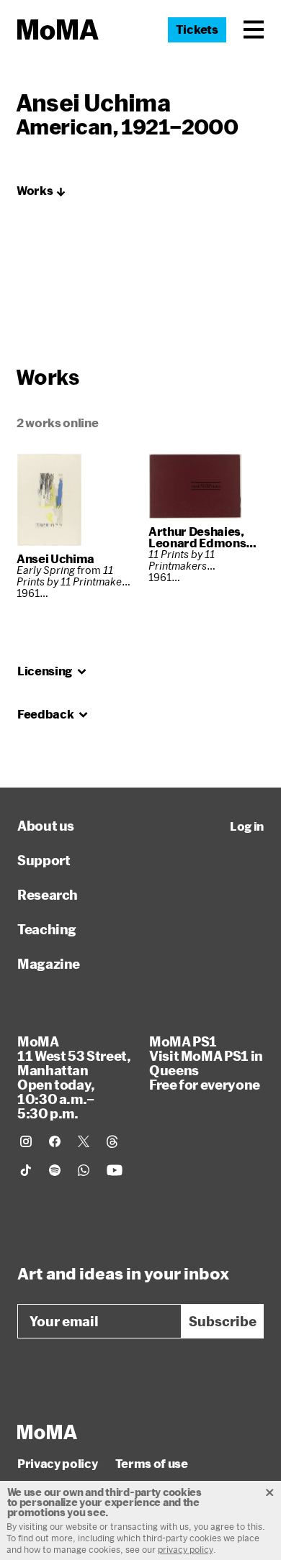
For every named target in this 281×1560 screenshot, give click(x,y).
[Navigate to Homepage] (58, 30)
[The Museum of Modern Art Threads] (112, 1141)
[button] (254, 29)
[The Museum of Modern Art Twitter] (83, 1141)
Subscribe (223, 1321)
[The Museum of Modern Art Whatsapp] (83, 1170)
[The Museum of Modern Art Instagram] (25, 1141)
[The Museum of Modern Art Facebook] (54, 1141)
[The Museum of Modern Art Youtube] (114, 1170)
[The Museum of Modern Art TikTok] (25, 1170)
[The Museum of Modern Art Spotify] (54, 1170)
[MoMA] (47, 1432)
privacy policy (185, 1549)
